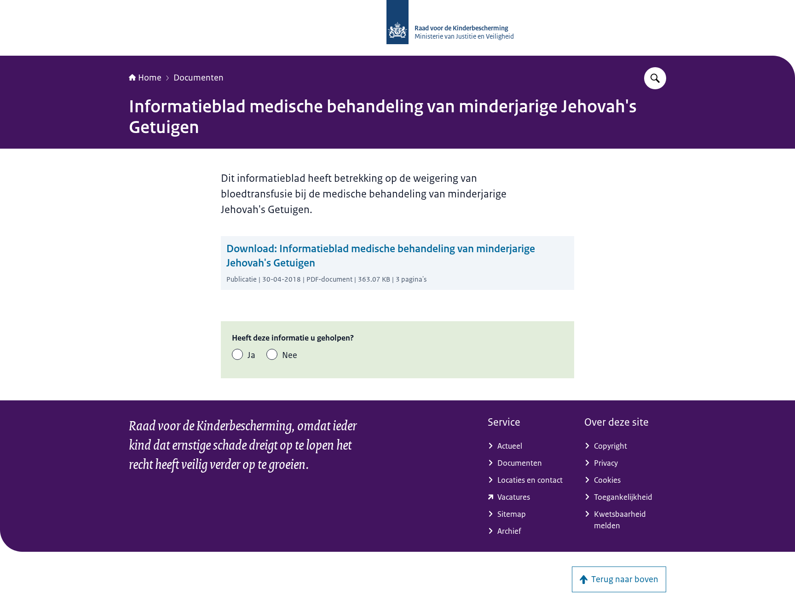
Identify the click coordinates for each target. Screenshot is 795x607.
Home (149, 77)
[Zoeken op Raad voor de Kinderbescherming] (655, 78)
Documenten (198, 77)
